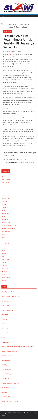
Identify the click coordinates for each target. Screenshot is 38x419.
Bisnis (3, 186)
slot (2, 324)
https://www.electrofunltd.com (10, 296)
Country (3, 195)
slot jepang (4, 319)
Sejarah (3, 262)
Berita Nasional (6, 180)
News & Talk (5, 244)
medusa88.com (6, 301)
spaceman (4, 315)
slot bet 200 (5, 342)
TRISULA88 (4, 328)
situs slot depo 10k (7, 310)
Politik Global (5, 259)
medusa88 (4, 333)
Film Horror (4, 207)
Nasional (4, 241)
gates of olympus (6, 356)
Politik (3, 256)
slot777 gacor (5, 365)
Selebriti (4, 265)
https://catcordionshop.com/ (10, 401)
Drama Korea (5, 198)
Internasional (7, 31)
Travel (3, 274)
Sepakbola (4, 268)
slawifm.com (7, 54)
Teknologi (4, 271)
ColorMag (30, 413)
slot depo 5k (5, 378)
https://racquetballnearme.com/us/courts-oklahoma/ (17, 346)
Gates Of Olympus (7, 374)
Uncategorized (5, 277)
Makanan (4, 238)
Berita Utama (5, 183)
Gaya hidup (5, 213)
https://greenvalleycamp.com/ (10, 292)
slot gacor (4, 337)
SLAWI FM (18, 51)
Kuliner (3, 235)
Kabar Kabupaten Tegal (8, 225)
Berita (3, 176)
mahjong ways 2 (6, 360)
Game (3, 210)
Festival (3, 204)
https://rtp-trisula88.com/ (9, 351)
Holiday (3, 216)
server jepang (5, 305)
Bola (2, 189)
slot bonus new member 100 (10, 383)
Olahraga (4, 247)
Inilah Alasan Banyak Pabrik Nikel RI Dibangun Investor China (20, 154)
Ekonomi (4, 201)
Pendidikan (4, 253)
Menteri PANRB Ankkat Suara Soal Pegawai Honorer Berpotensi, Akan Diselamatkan (19, 161)
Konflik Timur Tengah (8, 228)
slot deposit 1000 (6, 369)
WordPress (4, 415)
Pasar (3, 250)
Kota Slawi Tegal (6, 232)
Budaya (3, 192)
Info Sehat (4, 219)
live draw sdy (5, 397)
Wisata (3, 280)
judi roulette (5, 388)
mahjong (4, 392)
